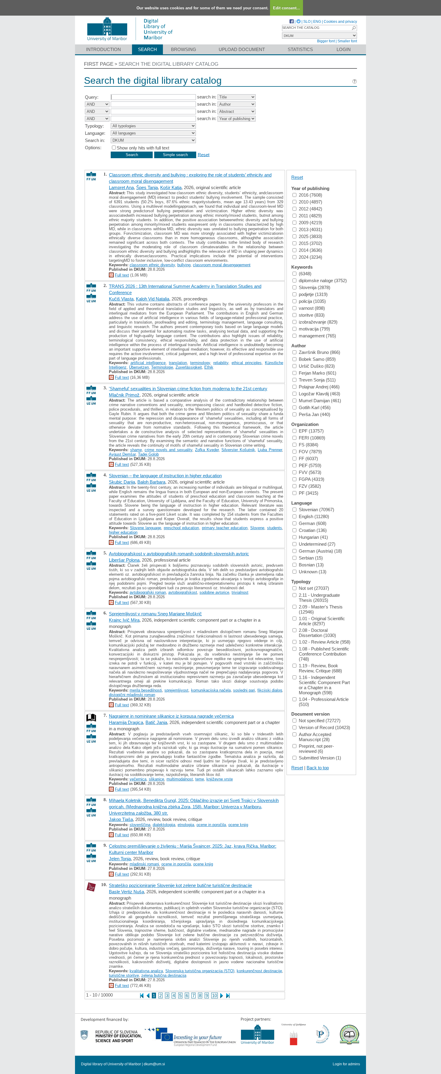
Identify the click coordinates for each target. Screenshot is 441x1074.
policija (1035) (312, 301)
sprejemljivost (176, 690)
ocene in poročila (211, 824)
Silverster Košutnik (238, 450)
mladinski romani (144, 864)
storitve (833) (312, 315)
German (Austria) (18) (320, 551)
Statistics (300, 49)
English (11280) (314, 516)
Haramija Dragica (126, 722)
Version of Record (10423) (324, 727)
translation (178, 363)
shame (136, 450)
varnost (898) (312, 308)
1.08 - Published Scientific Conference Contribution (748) (324, 654)
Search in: (95, 140)
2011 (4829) (310, 215)
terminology (200, 363)
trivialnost (240, 592)
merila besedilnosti (146, 690)
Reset (203, 154)
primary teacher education (225, 528)
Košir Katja (171, 187)
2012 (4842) (310, 208)
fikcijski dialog (269, 690)
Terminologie (162, 367)
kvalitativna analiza (146, 971)
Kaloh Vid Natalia (152, 298)
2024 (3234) (310, 257)
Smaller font (347, 41)
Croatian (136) (313, 530)
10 (214, 995)
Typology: (94, 125)
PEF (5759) (310, 465)
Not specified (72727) (319, 720)
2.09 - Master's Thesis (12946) (321, 609)
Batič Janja (156, 722)
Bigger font (326, 41)
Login (344, 49)
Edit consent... (286, 8)
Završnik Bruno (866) (319, 352)
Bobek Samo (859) (317, 359)
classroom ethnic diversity (152, 265)
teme (199, 779)
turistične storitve (124, 975)
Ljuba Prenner (270, 450)
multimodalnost (179, 779)
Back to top (318, 767)
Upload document (242, 49)
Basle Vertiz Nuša (126, 891)
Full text (122, 275)
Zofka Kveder (207, 450)
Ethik (208, 367)
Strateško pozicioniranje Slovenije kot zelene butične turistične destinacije (180, 885)
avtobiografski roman (148, 592)
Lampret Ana (121, 187)
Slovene (257, 528)
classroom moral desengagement (221, 265)
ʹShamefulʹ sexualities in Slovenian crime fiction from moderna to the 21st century (188, 388)
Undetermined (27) (317, 544)
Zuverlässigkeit (189, 367)
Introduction (103, 49)
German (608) (312, 523)
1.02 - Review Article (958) (324, 641)
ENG (317, 22)
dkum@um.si (154, 1064)
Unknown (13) (312, 571)
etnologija (186, 824)
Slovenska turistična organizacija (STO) (199, 971)
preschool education (181, 528)
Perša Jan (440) (314, 414)
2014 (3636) (310, 250)
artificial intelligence (148, 363)
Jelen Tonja (120, 858)
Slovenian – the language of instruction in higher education (165, 475)
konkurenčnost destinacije (259, 971)
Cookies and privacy (340, 22)
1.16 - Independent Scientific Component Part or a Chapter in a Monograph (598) (324, 685)
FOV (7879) (310, 451)
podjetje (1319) (313, 294)
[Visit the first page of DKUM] (130, 41)
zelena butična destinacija (163, 975)
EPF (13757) (311, 430)
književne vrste (219, 779)
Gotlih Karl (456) (315, 407)
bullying (183, 265)
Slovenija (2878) (314, 287)
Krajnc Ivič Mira (124, 620)
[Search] (354, 28)
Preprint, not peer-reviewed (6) (316, 749)
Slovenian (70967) (316, 509)
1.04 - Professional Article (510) (324, 702)
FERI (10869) (312, 437)
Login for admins (346, 1064)
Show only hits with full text (143, 147)
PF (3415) (308, 493)
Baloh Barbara (151, 481)
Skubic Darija (122, 481)
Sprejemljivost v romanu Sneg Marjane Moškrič (155, 613)
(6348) (305, 273)
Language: (95, 133)
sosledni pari (244, 690)
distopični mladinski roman (132, 694)
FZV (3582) (310, 486)
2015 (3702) (310, 243)
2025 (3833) (310, 236)
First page (98, 64)
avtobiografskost (182, 592)
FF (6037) (308, 458)
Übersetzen (139, 367)
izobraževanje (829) (318, 321)
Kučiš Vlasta (121, 298)
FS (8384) (308, 444)
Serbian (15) (311, 557)
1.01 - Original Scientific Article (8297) (322, 621)
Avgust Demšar (122, 454)
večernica (138, 779)
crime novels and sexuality (168, 450)
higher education (123, 532)
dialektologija (164, 824)
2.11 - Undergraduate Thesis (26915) (319, 598)
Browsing (183, 49)
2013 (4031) (310, 229)
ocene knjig (238, 824)
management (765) (317, 335)
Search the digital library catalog (168, 64)
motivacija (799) (314, 328)
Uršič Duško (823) (317, 366)
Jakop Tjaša (121, 819)
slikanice (156, 779)
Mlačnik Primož (124, 394)
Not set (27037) (314, 588)
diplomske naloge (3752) (323, 280)
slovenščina (140, 824)
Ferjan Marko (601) (317, 373)
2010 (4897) (310, 201)
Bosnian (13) (311, 564)
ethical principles (247, 363)
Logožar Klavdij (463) (319, 393)
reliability (220, 363)
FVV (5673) (310, 472)
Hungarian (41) (313, 537)
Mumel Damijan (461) (320, 400)
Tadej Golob (148, 454)
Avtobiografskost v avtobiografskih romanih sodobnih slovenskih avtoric (179, 553)
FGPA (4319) (311, 479)
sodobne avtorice (214, 592)
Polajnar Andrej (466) (319, 386)
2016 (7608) (310, 195)
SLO (306, 22)
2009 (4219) (310, 222)
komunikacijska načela (211, 690)
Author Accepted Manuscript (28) (315, 737)
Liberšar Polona (124, 560)
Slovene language (145, 528)
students (274, 528)
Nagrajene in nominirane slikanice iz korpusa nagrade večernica (171, 716)
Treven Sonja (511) (317, 379)
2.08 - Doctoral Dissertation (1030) (317, 633)
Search (147, 49)
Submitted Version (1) (320, 757)
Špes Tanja (147, 187)
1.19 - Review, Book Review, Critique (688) (320, 668)
